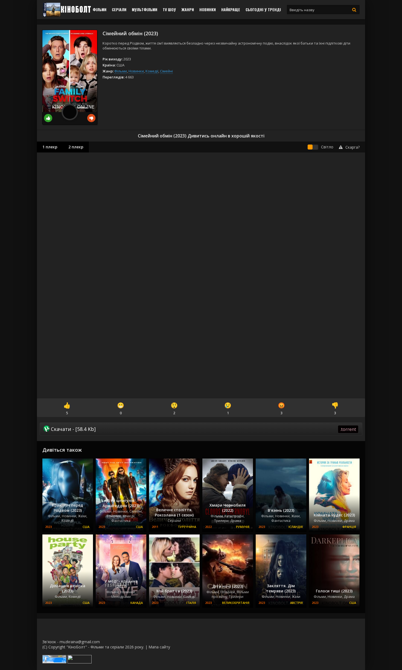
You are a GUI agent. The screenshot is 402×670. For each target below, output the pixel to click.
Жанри (187, 9)
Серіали (119, 9)
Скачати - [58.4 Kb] (202, 429)
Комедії (151, 71)
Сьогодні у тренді (263, 9)
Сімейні (166, 71)
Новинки (207, 9)
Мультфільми (144, 9)
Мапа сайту (159, 647)
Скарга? (352, 147)
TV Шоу (169, 9)
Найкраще (230, 9)
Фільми (99, 9)
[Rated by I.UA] (80, 662)
